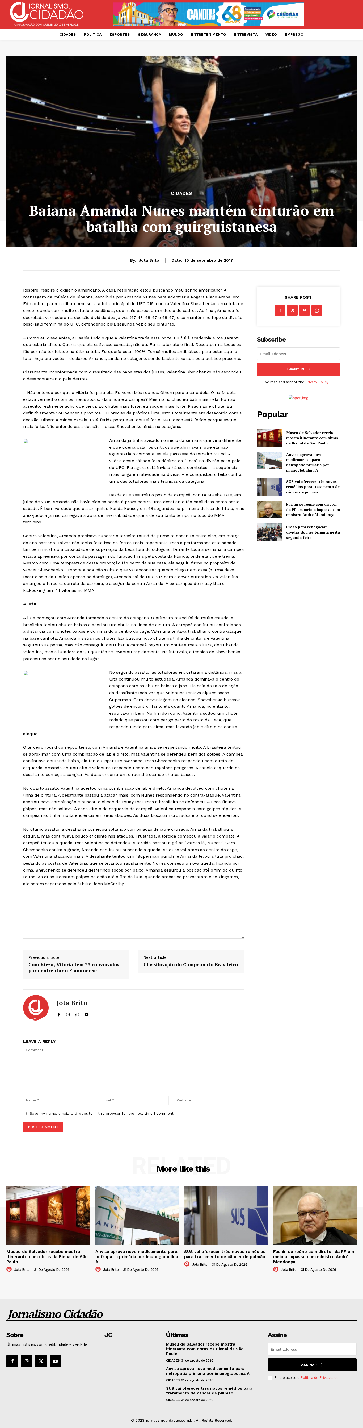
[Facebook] (280, 310)
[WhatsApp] (316, 310)
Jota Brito (149, 260)
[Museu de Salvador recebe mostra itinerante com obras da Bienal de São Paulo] (269, 437)
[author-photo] (9, 1269)
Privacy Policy (316, 382)
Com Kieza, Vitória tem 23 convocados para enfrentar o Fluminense (73, 967)
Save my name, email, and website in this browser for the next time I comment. (102, 1113)
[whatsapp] (77, 1013)
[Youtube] (55, 1361)
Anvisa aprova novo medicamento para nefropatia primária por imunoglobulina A (307, 462)
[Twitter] (292, 310)
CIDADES (181, 193)
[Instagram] (26, 1361)
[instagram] (68, 1013)
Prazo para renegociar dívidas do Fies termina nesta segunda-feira (313, 532)
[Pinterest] (304, 310)
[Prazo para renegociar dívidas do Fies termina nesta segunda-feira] (269, 532)
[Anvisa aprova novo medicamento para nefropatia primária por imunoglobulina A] (269, 460)
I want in (295, 369)
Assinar (309, 1365)
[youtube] (86, 1013)
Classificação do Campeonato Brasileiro (190, 965)
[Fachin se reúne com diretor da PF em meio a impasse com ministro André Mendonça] (269, 509)
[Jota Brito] (36, 1008)
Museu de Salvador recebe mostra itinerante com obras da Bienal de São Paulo (312, 438)
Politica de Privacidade (320, 1378)
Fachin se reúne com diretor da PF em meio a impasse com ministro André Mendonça (313, 509)
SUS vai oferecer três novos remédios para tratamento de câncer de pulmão (313, 486)
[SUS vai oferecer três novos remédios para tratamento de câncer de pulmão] (269, 486)
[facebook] (59, 1013)
